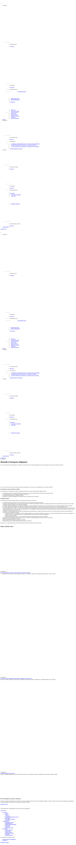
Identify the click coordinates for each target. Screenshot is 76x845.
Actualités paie (3, 458)
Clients (4, 119)
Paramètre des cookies (4, 842)
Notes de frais (7, 830)
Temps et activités (8, 832)
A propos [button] (4, 149)
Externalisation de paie (9, 822)
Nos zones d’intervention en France (12, 816)
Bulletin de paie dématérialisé (10, 824)
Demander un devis (4, 804)
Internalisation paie (8, 823)
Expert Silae (7, 820)
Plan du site (5, 840)
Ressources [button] (5, 120)
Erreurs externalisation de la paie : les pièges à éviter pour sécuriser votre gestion (15, 572)
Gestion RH (5, 828)
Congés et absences (9, 829)
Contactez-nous (6, 226)
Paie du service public (9, 827)
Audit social (7, 834)
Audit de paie (7, 825)
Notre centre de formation (10, 819)
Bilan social (7, 826)
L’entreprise (5, 812)
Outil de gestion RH (9, 835)
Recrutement (7, 818)
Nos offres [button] (5, 5)
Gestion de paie (6, 821)
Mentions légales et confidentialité (9, 839)
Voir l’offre (12, 46)
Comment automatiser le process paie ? (7, 773)
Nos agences (7, 815)
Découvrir (12, 139)
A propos (7, 813)
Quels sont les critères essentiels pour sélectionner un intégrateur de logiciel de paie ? (16, 678)
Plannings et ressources (9, 833)
